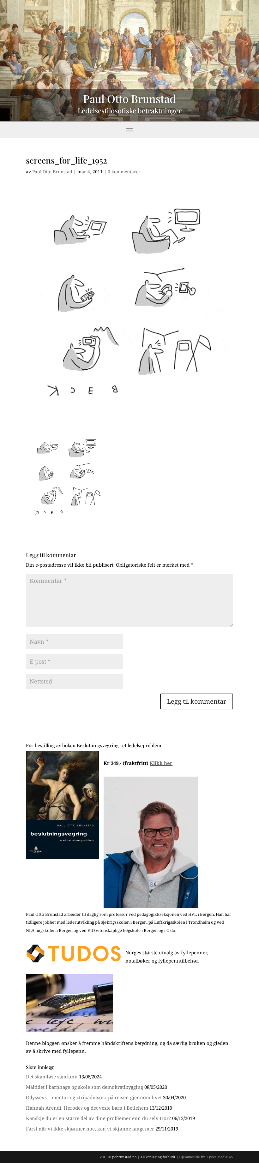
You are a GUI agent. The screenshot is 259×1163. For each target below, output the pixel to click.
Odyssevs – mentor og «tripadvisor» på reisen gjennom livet (94, 1097)
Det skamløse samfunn (52, 1076)
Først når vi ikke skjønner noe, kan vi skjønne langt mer (90, 1128)
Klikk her (161, 763)
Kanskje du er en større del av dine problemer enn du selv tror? (98, 1118)
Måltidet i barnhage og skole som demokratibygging (84, 1087)
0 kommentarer (124, 172)
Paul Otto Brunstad (52, 172)
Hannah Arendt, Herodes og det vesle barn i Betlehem (87, 1108)
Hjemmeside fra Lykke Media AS (206, 1156)
